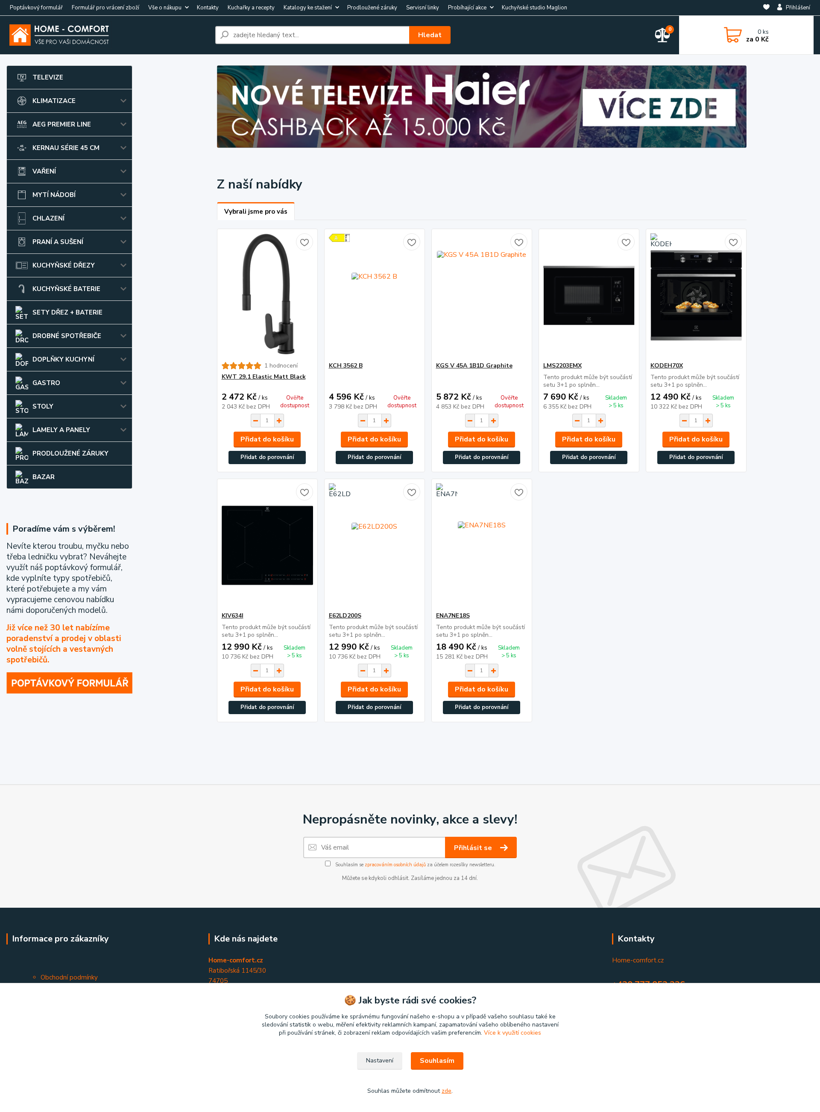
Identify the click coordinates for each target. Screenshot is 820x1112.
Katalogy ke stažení (308, 8)
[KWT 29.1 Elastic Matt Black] (267, 295)
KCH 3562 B (346, 366)
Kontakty (208, 8)
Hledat (430, 35)
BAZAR (43, 477)
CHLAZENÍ (48, 218)
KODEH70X (666, 366)
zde (446, 1091)
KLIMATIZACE (54, 101)
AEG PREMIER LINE (61, 124)
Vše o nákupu (165, 8)
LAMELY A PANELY (61, 430)
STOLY (42, 406)
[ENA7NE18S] (481, 545)
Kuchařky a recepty (251, 8)
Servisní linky (422, 8)
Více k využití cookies (512, 1033)
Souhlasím (437, 1060)
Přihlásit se (474, 848)
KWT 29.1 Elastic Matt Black (264, 377)
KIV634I (232, 616)
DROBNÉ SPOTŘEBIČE (66, 336)
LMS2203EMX (562, 366)
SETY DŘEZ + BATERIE (67, 312)
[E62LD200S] (374, 545)
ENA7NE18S (453, 616)
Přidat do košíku (267, 439)
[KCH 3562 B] (374, 295)
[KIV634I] (267, 545)
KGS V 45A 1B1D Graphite (474, 366)
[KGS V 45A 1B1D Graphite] (481, 295)
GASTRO (46, 383)
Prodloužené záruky (372, 8)
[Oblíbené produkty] (766, 8)
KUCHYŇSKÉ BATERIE (66, 289)
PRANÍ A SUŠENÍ (57, 242)
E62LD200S (345, 616)
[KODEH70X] (696, 295)
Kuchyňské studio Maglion (534, 8)
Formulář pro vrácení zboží (105, 8)
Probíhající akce (467, 8)
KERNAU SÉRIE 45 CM (66, 148)
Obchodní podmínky (69, 977)
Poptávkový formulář (36, 8)
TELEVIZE (47, 77)
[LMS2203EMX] (589, 295)
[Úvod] (107, 35)
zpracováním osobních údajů (395, 865)
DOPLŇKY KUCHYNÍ (63, 359)
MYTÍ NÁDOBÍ (54, 195)
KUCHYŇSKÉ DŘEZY (63, 265)
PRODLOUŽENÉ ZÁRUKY (70, 453)
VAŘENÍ (44, 171)
